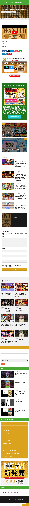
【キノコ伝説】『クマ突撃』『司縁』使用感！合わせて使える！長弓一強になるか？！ (7, 341)
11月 (19, 492)
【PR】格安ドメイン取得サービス (9, 456)
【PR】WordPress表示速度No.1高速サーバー (11, 453)
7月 (12, 491)
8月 (14, 491)
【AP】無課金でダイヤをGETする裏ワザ (10, 450)
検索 (3, 364)
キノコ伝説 (8, 18)
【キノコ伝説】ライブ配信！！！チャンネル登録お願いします (21, 393)
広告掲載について (6, 433)
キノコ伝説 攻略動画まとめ (14, 2)
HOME (2, 18)
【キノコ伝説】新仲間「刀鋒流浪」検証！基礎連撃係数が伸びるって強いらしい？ (21, 295)
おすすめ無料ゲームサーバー (8, 443)
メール (3, 253)
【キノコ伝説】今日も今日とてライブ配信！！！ (21, 411)
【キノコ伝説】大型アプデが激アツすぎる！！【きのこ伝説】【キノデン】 (20, 197)
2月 (5, 491)
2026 (2, 491)
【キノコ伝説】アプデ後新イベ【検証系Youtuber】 (21, 310)
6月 (11, 491)
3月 (7, 491)
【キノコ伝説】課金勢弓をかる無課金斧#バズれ (21, 325)
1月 (4, 491)
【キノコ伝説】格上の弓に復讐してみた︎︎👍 (21, 340)
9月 (15, 492)
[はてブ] (12, 51)
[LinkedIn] (4, 54)
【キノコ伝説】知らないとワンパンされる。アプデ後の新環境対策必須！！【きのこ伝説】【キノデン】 (20, 177)
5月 (10, 491)
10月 (17, 492)
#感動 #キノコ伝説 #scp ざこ (21, 401)
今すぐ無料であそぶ (14, 116)
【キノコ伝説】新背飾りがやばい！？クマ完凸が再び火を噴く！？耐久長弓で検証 (7, 310)
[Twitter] (8, 51)
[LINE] (20, 51)
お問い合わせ (5, 423)
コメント (4, 236)
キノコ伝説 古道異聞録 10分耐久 (21, 374)
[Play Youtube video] (14, 32)
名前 (3, 248)
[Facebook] (4, 51)
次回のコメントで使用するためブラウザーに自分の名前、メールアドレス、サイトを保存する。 (14, 266)
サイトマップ (5, 427)
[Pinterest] (9, 54)
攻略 (12, 18)
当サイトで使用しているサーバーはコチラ (10, 440)
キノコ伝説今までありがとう (20, 382)
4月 (8, 491)
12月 (21, 492)
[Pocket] (17, 51)
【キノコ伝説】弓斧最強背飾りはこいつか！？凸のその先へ (7, 294)
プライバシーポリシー (7, 430)
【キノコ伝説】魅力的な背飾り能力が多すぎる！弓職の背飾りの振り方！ (20, 207)
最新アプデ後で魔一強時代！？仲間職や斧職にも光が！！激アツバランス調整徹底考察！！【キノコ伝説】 (20, 165)
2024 (2, 492)
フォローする (19, 219)
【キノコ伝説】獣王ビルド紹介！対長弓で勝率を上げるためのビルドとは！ (20, 188)
